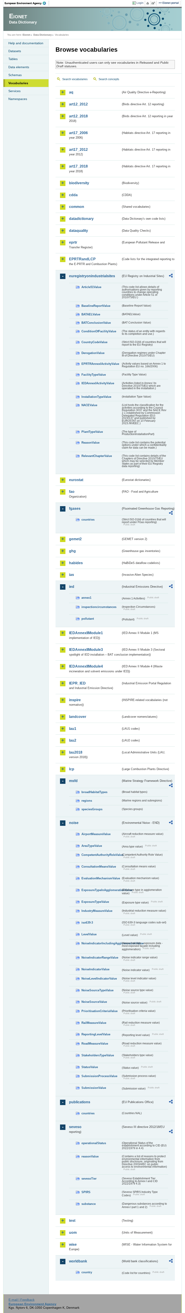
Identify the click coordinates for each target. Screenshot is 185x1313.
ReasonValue (90, 442)
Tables (13, 59)
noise (74, 823)
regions (86, 800)
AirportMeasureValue (96, 834)
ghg (72, 551)
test (72, 1220)
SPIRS (85, 1192)
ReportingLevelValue (95, 1034)
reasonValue (90, 1156)
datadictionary (81, 219)
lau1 (72, 729)
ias (71, 575)
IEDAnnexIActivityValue (97, 383)
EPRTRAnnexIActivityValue (100, 363)
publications (79, 1102)
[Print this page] (148, 3)
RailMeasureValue (93, 1022)
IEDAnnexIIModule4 (86, 666)
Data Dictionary (42, 34)
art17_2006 (78, 133)
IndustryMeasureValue (96, 911)
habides (76, 563)
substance (88, 1204)
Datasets (14, 51)
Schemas (15, 75)
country (86, 1272)
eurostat (76, 480)
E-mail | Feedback (22, 1299)
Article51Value (91, 287)
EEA (27, 3)
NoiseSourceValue (94, 1001)
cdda (73, 195)
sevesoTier (89, 1178)
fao (71, 492)
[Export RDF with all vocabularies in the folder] (171, 276)
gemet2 (75, 539)
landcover (77, 717)
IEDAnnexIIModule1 (86, 633)
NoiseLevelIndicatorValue (99, 978)
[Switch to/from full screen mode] (154, 3)
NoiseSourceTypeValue (97, 990)
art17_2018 (78, 166)
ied (71, 587)
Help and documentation (25, 43)
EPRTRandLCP (82, 259)
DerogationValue (92, 353)
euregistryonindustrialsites (92, 276)
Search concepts (109, 79)
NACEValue (89, 405)
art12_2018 (78, 116)
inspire (75, 700)
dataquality (78, 231)
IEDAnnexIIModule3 (86, 650)
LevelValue (89, 934)
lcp (71, 769)
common (76, 207)
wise (73, 1244)
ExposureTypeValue (95, 901)
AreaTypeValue (91, 845)
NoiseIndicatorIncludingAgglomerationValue (101, 943)
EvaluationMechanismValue (100, 878)
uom (73, 1232)
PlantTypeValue (92, 431)
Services (14, 91)
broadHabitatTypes (94, 792)
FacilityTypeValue (93, 374)
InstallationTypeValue (96, 396)
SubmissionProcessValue (99, 1076)
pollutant (87, 618)
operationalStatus (93, 1143)
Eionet (26, 34)
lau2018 (75, 752)
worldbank (78, 1261)
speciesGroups (91, 809)
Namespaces (17, 99)
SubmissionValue (93, 1088)
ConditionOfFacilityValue (98, 331)
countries (88, 519)
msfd (73, 781)
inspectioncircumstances (98, 607)
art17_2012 (78, 149)
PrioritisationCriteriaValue (99, 1011)
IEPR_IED (77, 683)
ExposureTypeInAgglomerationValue (101, 890)
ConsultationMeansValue (98, 866)
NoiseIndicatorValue (95, 969)
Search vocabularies (75, 79)
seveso (75, 1127)
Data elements (18, 67)
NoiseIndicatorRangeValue (99, 957)
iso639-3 (87, 922)
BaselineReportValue (95, 305)
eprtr (73, 242)
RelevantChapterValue (96, 456)
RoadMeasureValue (94, 1043)
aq (71, 92)
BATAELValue (90, 314)
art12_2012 (78, 104)
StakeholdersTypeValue (97, 1055)
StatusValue (89, 1067)
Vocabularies (18, 83)
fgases (75, 508)
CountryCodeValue (94, 342)
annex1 (86, 597)
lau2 (72, 740)
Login (139, 3)
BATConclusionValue (96, 322)
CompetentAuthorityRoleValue (101, 855)
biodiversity (79, 183)
